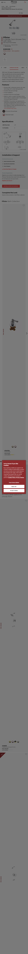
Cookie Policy (12, 477)
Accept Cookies (14, 490)
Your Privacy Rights (14, 482)
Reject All (14, 486)
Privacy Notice (20, 477)
